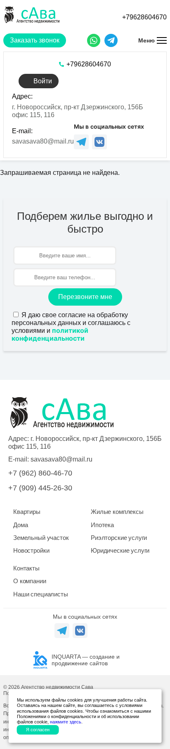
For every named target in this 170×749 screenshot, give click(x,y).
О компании (29, 580)
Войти (42, 81)
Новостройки (31, 550)
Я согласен (38, 729)
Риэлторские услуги (119, 537)
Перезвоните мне (85, 296)
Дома (20, 524)
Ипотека (102, 524)
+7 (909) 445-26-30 (40, 488)
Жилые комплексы (117, 511)
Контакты (26, 568)
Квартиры (26, 511)
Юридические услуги (120, 550)
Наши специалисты (40, 594)
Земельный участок (40, 537)
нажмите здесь (65, 721)
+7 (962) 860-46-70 (40, 473)
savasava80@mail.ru (43, 141)
